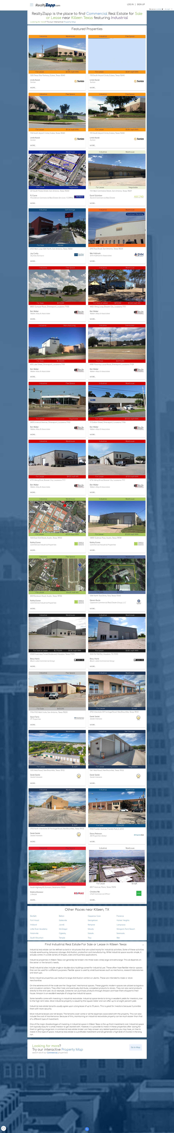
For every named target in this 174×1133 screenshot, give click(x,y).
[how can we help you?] (3, 1128)
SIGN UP (141, 4)
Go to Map (135, 1047)
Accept (167, 9)
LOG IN (130, 4)
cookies (158, 9)
